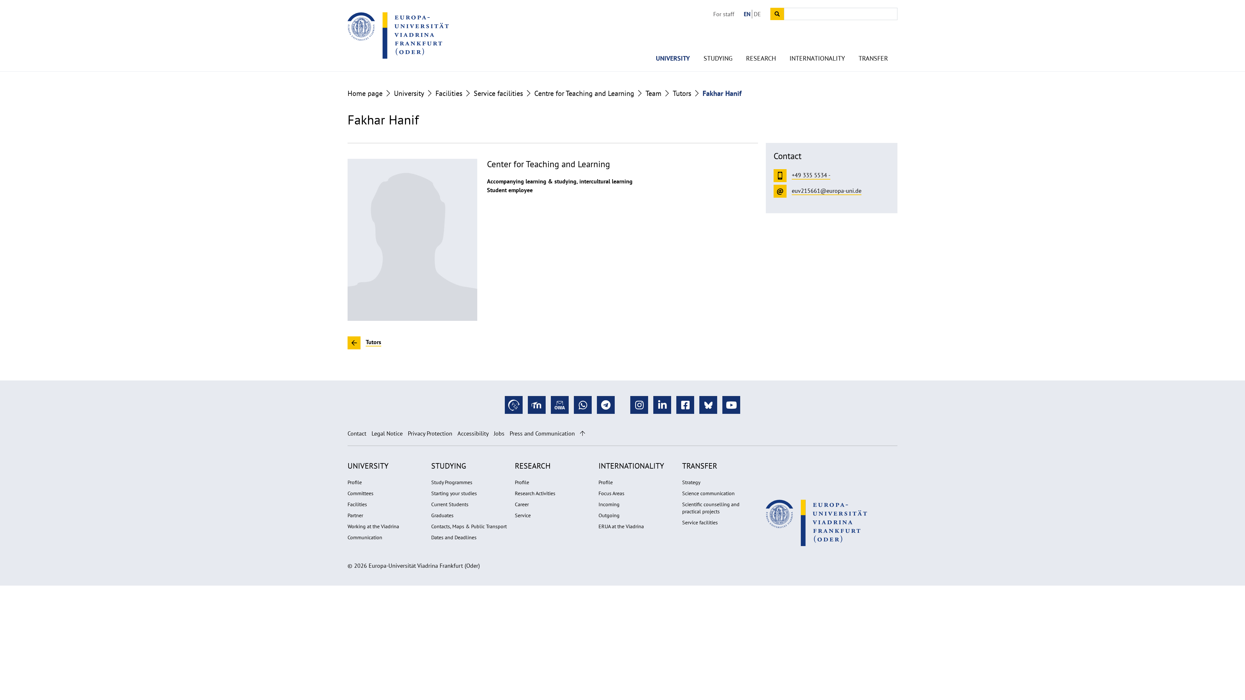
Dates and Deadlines (454, 537)
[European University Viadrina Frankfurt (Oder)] (398, 35)
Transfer (873, 58)
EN (747, 14)
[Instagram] (639, 405)
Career (522, 504)
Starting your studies (454, 493)
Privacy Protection (430, 433)
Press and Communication (542, 433)
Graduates (442, 515)
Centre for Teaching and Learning (584, 93)
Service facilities (498, 93)
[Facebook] (685, 405)
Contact (357, 433)
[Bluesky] (708, 405)
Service (523, 515)
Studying (718, 58)
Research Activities (535, 493)
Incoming (609, 504)
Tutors (682, 93)
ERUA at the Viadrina (621, 526)
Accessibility (473, 433)
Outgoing (609, 515)
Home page (365, 93)
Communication (365, 537)
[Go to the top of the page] (582, 433)
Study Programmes (451, 482)
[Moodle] (537, 405)
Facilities (448, 93)
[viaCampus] (514, 405)
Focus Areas (611, 493)
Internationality (817, 58)
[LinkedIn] (662, 405)
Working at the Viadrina (373, 526)
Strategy (691, 482)
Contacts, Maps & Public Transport (469, 526)
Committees (361, 493)
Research (761, 58)
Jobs (499, 433)
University (673, 58)
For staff (723, 14)
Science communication (708, 493)
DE (757, 14)
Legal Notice (387, 433)
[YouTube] (731, 405)
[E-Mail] (560, 405)
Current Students (449, 504)
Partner (355, 515)
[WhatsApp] (583, 405)
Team (653, 93)
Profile (355, 482)
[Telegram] (606, 405)
